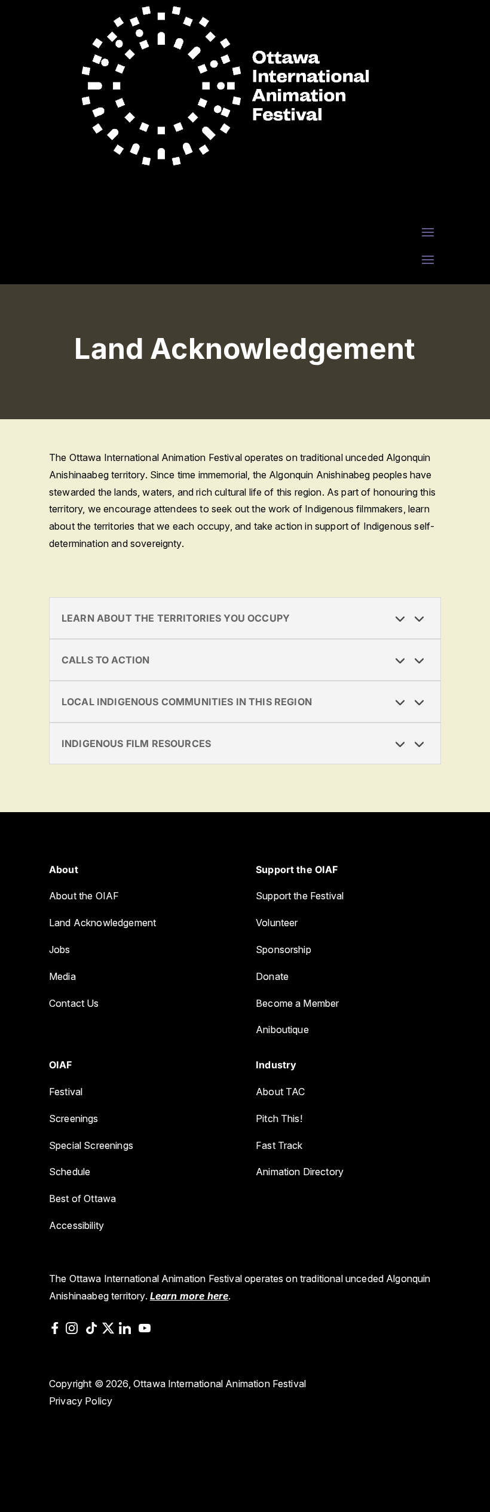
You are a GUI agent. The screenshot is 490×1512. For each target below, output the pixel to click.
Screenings (74, 1118)
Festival (65, 1092)
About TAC (280, 1092)
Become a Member (297, 1003)
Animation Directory (300, 1172)
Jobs (60, 949)
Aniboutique (283, 1029)
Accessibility (76, 1225)
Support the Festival (300, 896)
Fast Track (279, 1145)
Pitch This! (279, 1118)
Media (62, 976)
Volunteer (277, 923)
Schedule (69, 1172)
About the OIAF (84, 896)
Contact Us (74, 1003)
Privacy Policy (80, 1401)
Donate (272, 976)
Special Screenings (91, 1145)
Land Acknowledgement (102, 923)
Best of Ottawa (82, 1198)
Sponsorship (283, 949)
